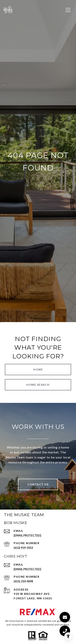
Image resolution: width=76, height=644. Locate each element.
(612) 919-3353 (23, 547)
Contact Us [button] (38, 484)
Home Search (38, 384)
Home (38, 369)
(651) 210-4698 (23, 581)
